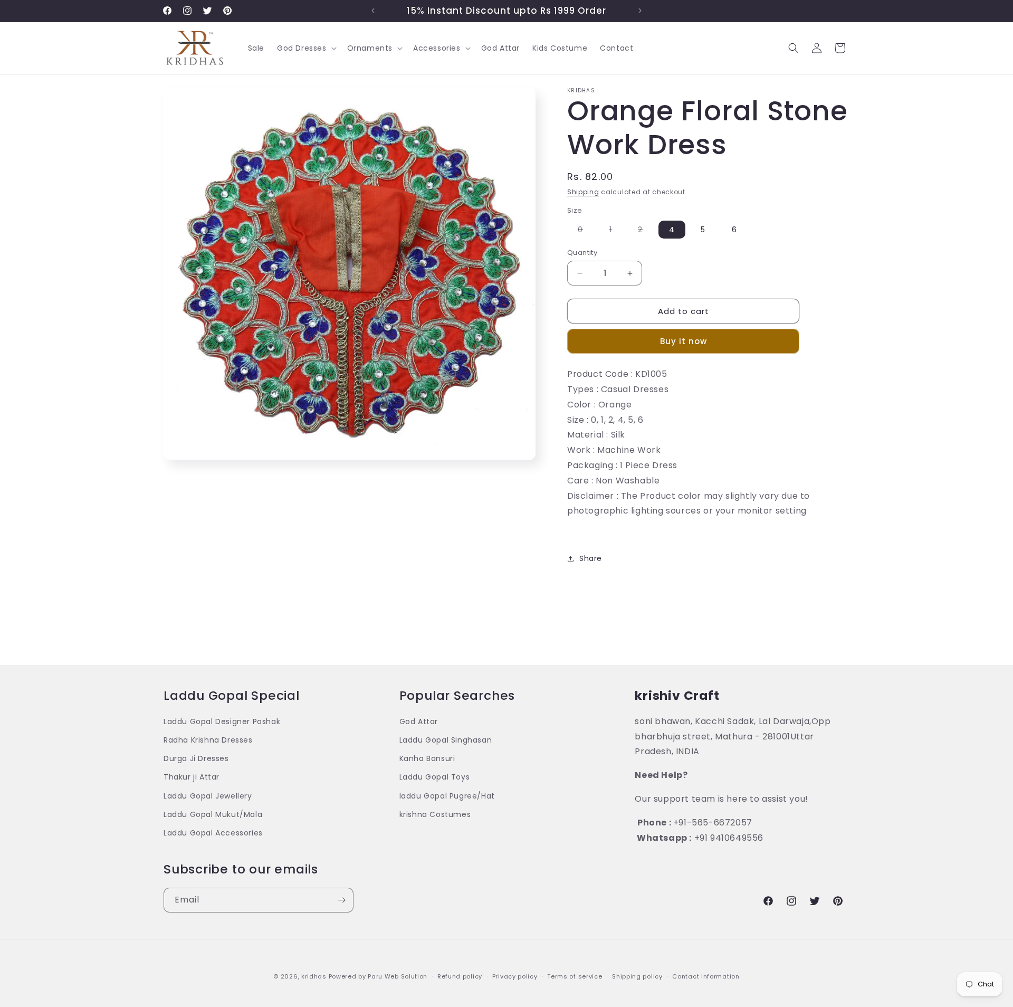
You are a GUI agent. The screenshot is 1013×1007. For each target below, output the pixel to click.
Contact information (705, 976)
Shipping (583, 191)
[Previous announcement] (373, 11)
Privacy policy (515, 976)
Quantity (582, 253)
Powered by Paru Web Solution (378, 976)
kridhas (314, 976)
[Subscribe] (341, 900)
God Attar (418, 721)
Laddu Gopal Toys (434, 777)
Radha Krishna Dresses (208, 740)
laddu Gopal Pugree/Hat (447, 796)
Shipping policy (637, 976)
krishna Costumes (435, 814)
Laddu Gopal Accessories (213, 833)
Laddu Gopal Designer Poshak (222, 721)
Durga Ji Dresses (196, 759)
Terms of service (574, 976)
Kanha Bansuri (427, 759)
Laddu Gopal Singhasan (445, 740)
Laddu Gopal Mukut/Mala (213, 814)
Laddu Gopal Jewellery (208, 796)
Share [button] (590, 558)
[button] (306, 48)
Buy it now (683, 341)
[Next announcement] (640, 11)
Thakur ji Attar (191, 777)
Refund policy (459, 976)
